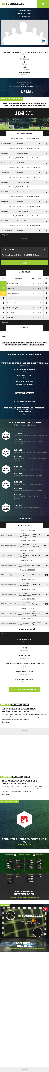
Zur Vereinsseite (24, 17)
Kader (24, 328)
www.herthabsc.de (24, 679)
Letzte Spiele (46, 133)
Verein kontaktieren (24, 690)
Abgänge (3, 327)
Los (24, 263)
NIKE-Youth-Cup (24, 375)
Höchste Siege (24, 525)
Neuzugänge (46, 327)
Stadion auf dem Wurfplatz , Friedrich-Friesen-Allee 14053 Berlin (24, 409)
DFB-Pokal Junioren (24, 369)
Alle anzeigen (23, 519)
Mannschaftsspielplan (3, 133)
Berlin (29, 10)
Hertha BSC (24, 639)
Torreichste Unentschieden (46, 525)
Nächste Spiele (24, 133)
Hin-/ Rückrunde (46, 272)
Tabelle (26, 272)
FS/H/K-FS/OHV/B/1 (24, 385)
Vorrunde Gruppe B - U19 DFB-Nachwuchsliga (24, 52)
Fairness (3, 272)
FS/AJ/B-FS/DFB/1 (24, 381)
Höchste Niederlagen (3, 525)
